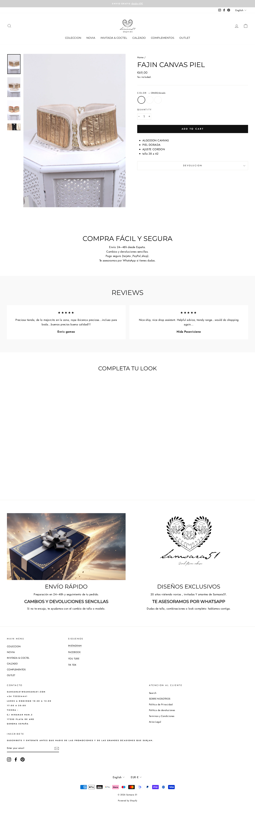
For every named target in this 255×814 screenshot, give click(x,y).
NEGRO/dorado (158, 99)
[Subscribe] (56, 748)
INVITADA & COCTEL (113, 37)
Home (140, 57)
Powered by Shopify (127, 800)
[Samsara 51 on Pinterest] (22, 759)
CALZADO (139, 37)
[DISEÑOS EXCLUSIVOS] (188, 546)
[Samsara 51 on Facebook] (16, 759)
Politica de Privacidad (161, 704)
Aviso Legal (155, 721)
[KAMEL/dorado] (35, 479)
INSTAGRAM (75, 645)
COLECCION (73, 37)
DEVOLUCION (192, 165)
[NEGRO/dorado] (40, 479)
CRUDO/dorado (141, 99)
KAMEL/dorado (149, 99)
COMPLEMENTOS (162, 37)
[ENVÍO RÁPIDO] (66, 546)
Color (151, 92)
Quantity (144, 109)
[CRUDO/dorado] (31, 479)
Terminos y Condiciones (161, 716)
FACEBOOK (74, 652)
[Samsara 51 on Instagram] (9, 759)
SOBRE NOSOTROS (159, 698)
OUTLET (184, 37)
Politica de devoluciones (162, 710)
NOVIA (90, 37)
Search (152, 693)
